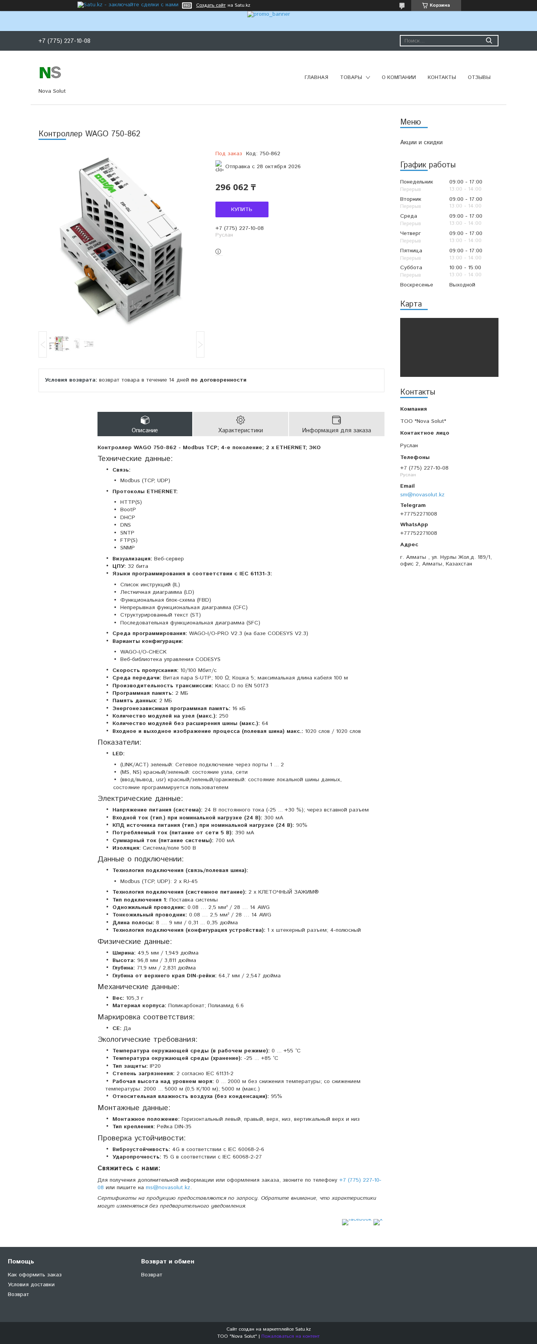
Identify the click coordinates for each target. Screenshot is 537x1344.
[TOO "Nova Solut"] (50, 72)
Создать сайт (211, 5)
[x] (378, 1219)
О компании (399, 77)
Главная (316, 77)
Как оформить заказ (35, 1275)
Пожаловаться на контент (290, 1336)
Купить (241, 209)
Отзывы (479, 77)
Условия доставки (31, 1285)
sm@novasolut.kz (422, 494)
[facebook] (356, 1219)
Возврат (18, 1294)
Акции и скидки (421, 142)
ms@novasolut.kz (168, 1188)
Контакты (442, 77)
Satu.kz (303, 1329)
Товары (351, 77)
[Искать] (489, 41)
